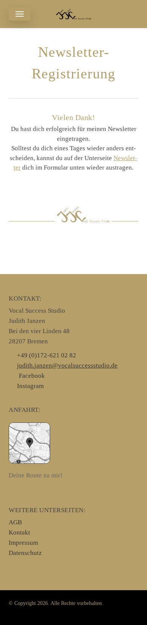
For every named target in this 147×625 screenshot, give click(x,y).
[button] (20, 14)
